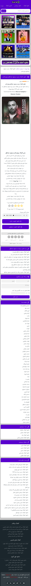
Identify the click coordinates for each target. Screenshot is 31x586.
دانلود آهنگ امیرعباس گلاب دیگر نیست (19, 464)
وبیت (15, 580)
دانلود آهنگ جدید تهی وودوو (21, 470)
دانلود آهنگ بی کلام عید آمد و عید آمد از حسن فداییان (15, 529)
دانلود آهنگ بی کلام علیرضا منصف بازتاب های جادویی (15, 527)
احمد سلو (27, 308)
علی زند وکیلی (26, 359)
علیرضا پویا (26, 374)
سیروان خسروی (25, 389)
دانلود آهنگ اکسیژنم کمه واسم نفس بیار (20, 254)
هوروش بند (26, 402)
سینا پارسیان (26, 333)
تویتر (19, 237)
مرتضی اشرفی (26, 356)
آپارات (24, 583)
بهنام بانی (27, 417)
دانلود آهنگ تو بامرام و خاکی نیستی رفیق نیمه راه (17, 259)
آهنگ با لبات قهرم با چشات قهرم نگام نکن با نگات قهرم (15, 544)
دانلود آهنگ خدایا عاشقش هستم (15, 553)
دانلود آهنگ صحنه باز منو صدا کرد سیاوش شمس (15, 548)
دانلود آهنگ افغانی (25, 455)
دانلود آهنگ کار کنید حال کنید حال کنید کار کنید (17, 505)
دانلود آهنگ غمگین (24, 433)
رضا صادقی (26, 382)
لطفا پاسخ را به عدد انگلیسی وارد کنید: (21, 290)
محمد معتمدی (26, 384)
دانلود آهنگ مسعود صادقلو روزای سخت (20, 262)
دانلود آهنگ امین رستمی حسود (20, 502)
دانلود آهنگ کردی (25, 448)
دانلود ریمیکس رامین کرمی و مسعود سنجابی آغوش (16, 508)
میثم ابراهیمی (26, 321)
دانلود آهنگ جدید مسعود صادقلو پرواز (20, 265)
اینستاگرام (20, 583)
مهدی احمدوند (25, 387)
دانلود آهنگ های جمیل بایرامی (15, 567)
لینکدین (15, 237)
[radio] (21, 206)
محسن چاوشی (25, 351)
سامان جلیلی (26, 331)
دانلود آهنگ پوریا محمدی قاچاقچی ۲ (19, 510)
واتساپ (12, 237)
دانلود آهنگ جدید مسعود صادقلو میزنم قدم (14, 77)
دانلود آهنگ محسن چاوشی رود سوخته (19, 477)
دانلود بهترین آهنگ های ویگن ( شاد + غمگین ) (15, 560)
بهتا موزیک (26, 69)
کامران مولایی (26, 339)
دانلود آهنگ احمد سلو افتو (22, 513)
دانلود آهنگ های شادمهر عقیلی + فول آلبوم (16, 565)
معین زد (27, 379)
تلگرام (9, 237)
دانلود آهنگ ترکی (25, 445)
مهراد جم (27, 323)
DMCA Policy (13, 577)
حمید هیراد (26, 371)
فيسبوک (7, 583)
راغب (28, 316)
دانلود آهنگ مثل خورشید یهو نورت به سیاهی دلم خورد (16, 257)
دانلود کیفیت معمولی (14, 227)
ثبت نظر (15, 297)
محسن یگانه (26, 394)
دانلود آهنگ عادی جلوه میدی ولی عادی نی (18, 482)
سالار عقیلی (26, 336)
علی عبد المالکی (25, 420)
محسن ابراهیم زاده (25, 306)
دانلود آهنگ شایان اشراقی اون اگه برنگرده (18, 490)
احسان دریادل (26, 422)
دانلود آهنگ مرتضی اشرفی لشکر (20, 492)
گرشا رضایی (26, 313)
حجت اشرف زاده (25, 397)
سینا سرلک (26, 361)
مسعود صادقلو (20, 69)
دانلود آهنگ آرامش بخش (23, 438)
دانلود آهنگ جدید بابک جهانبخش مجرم (18, 475)
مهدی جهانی (26, 349)
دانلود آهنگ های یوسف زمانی (15, 569)
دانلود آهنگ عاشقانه (24, 430)
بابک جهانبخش (25, 366)
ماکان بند (27, 346)
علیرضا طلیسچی (25, 399)
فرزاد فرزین (26, 392)
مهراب (27, 328)
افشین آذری (26, 407)
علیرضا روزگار (26, 364)
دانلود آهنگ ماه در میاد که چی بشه (15, 550)
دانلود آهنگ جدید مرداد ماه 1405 (20, 472)
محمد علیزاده (26, 412)
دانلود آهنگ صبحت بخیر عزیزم (15, 546)
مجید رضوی (26, 354)
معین (28, 326)
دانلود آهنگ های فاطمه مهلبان (15, 562)
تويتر (14, 583)
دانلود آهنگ (26, 6)
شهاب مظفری (26, 341)
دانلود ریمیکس (17, 6)
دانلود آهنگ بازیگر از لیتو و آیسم (20, 515)
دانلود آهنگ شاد (25, 435)
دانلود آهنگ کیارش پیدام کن (21, 500)
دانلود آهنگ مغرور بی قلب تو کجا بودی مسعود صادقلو (16, 272)
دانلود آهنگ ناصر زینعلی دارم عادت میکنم (18, 467)
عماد (28, 377)
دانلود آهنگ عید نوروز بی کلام (15, 532)
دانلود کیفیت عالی (15, 221)
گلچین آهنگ (9, 6)
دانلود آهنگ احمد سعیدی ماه (21, 495)
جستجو (3, 11)
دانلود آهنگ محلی (25, 450)
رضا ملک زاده (26, 369)
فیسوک (22, 237)
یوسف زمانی (26, 344)
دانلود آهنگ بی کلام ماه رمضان (15, 536)
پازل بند (27, 415)
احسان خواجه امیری (24, 409)
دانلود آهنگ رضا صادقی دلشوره (20, 497)
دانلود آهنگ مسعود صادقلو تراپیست (20, 252)
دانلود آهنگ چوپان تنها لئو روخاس (15, 534)
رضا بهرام (27, 318)
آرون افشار (27, 311)
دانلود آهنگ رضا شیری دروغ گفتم (20, 480)
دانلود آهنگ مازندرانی (24, 453)
